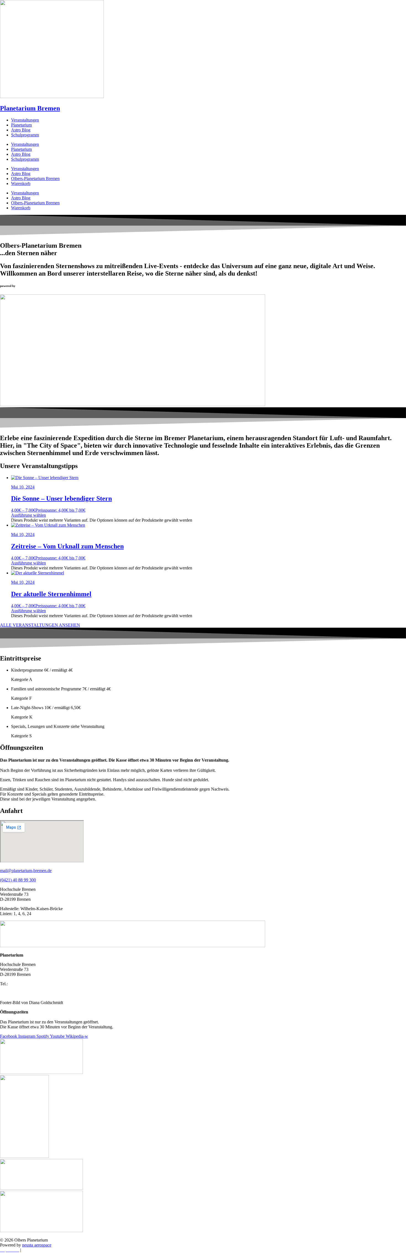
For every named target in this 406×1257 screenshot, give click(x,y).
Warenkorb (20, 183)
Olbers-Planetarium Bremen (35, 178)
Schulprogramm (25, 135)
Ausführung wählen (28, 515)
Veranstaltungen (25, 120)
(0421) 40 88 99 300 (18, 880)
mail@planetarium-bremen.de (26, 870)
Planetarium (21, 125)
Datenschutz (33, 1250)
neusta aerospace (36, 1245)
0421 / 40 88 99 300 (26, 983)
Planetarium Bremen (30, 108)
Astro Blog (20, 130)
